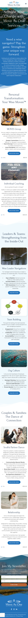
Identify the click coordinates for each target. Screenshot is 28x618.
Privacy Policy (19, 616)
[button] (26, 4)
